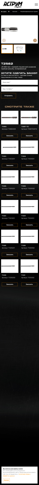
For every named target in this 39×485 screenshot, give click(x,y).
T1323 (4, 216)
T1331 (23, 275)
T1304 (23, 156)
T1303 (4, 156)
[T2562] (19, 29)
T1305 (4, 186)
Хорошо (6, 480)
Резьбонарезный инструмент (29, 11)
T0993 (4, 126)
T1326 (23, 245)
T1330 (4, 275)
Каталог (15, 11)
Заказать (9, 136)
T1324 (23, 216)
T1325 (4, 245)
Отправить (8, 95)
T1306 (23, 186)
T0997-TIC (25, 126)
